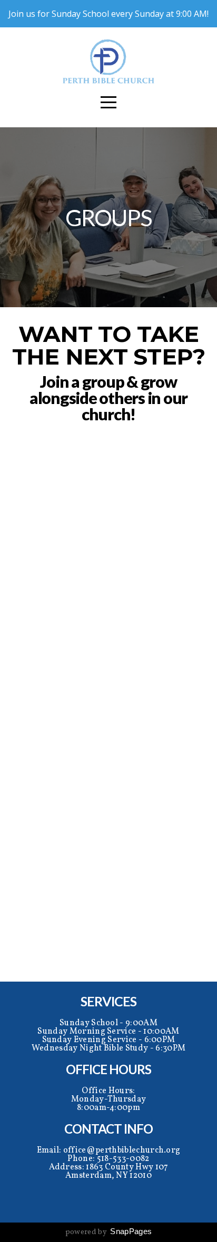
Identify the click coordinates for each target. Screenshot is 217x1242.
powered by (108, 1232)
